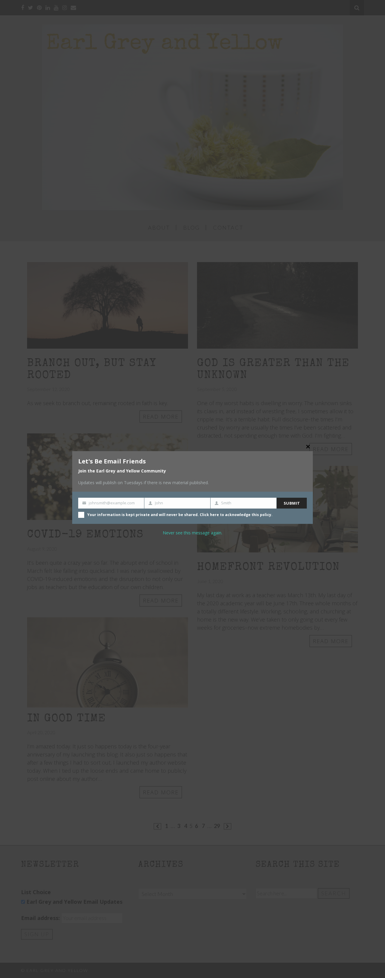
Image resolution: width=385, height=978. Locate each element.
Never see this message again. (192, 533)
